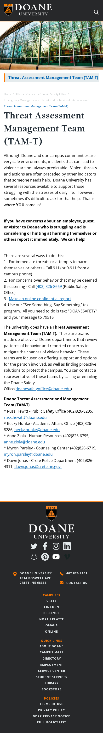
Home (8, 94)
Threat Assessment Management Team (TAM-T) (53, 77)
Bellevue (51, 613)
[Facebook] (46, 548)
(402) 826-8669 (49, 286)
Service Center (51, 671)
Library (51, 683)
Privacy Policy (51, 710)
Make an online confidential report (40, 298)
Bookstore (51, 689)
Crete (51, 601)
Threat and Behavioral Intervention (63, 100)
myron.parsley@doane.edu (28, 454)
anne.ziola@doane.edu (24, 442)
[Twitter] (35, 548)
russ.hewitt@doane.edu (25, 417)
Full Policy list (51, 722)
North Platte (51, 619)
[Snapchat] (35, 559)
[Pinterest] (46, 559)
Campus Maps (51, 652)
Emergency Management (21, 100)
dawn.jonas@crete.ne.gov (37, 466)
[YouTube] (57, 559)
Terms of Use (51, 704)
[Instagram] (57, 548)
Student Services (51, 677)
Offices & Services (27, 94)
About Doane (51, 646)
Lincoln (51, 607)
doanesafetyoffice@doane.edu (43, 388)
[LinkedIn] (68, 548)
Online (51, 631)
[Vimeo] (68, 559)
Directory (51, 658)
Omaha (52, 625)
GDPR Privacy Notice (51, 716)
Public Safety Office (54, 94)
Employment (51, 665)
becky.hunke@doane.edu (37, 429)
